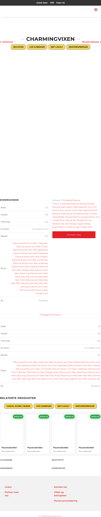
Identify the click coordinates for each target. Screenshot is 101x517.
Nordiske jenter (81, 213)
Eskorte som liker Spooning (72, 372)
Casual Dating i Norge (18, 406)
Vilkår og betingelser (60, 494)
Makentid (88, 210)
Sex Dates (18, 47)
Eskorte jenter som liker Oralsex (31, 256)
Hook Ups (77, 210)
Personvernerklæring (63, 501)
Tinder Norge (73, 227)
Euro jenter (65, 210)
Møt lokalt (57, 47)
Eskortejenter (80, 207)
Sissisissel (7, 42)
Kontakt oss (60, 487)
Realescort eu (84, 220)
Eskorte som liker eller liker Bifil (76, 375)
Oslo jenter (70, 220)
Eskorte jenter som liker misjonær (30, 243)
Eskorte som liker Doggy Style (42, 372)
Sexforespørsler (78, 47)
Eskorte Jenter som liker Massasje (30, 253)
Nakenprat (66, 213)
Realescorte (58, 223)
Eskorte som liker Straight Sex (85, 379)
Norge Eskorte (72, 217)
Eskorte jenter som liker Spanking (30, 250)
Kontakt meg (74, 235)
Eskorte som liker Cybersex (25, 266)
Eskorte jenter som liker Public (32, 246)
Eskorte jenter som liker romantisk (30, 260)
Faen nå (60, 3)
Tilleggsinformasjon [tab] (50, 314)
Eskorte (56, 207)
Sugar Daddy (83, 223)
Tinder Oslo (86, 227)
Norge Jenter (88, 217)
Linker (8, 487)
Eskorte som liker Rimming (55, 379)
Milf (52, 3)
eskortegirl (66, 207)
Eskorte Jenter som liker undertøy (30, 263)
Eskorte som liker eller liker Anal (43, 375)
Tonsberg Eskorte (71, 200)
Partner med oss (12, 494)
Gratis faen (42, 3)
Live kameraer (37, 47)
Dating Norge (87, 203)
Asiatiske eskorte (70, 203)
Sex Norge (70, 223)
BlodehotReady (90, 42)
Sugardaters (58, 227)
